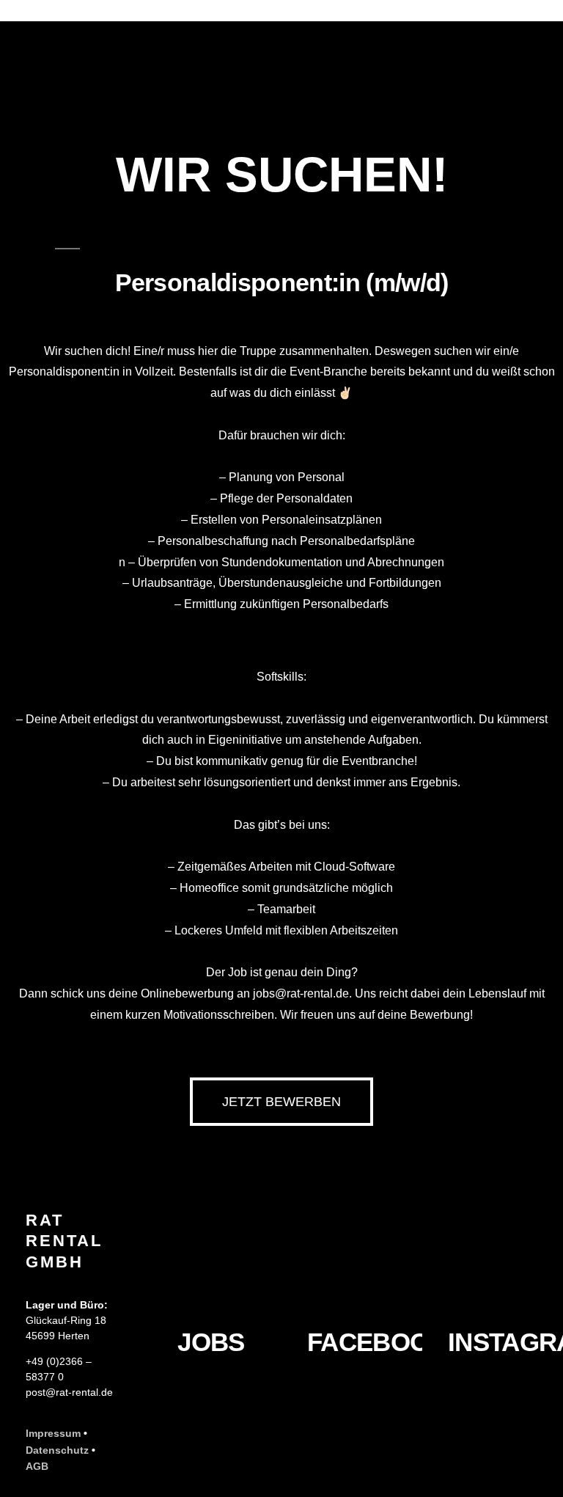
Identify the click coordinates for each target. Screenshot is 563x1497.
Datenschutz (57, 1450)
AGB (37, 1466)
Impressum (53, 1433)
